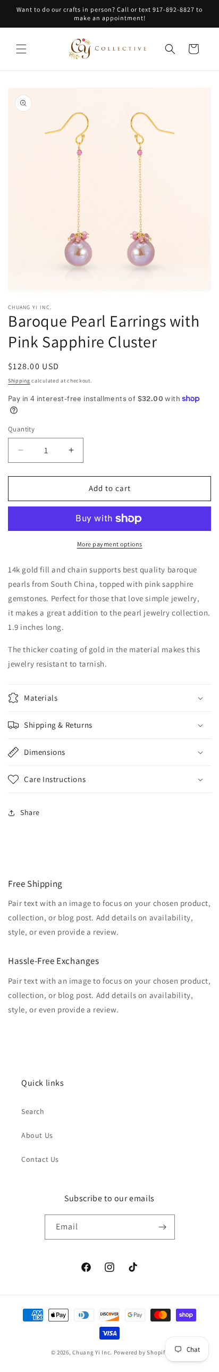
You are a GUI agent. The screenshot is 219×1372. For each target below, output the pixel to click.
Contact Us (40, 1159)
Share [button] (30, 812)
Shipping (19, 380)
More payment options (109, 544)
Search (33, 1111)
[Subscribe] (162, 1227)
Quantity (21, 429)
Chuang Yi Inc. (92, 1352)
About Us (37, 1135)
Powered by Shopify (141, 1352)
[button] (21, 49)
